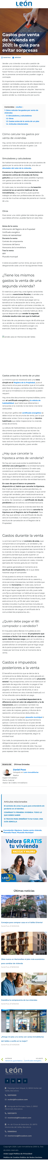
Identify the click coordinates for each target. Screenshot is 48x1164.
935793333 (12, 1095)
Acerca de (6, 764)
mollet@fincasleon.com (18, 1099)
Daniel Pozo (19, 769)
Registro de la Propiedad (24, 383)
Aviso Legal (8, 1154)
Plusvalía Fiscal (9, 832)
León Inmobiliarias (31, 772)
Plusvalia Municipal (25, 832)
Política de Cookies (11, 1157)
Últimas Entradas (22, 764)
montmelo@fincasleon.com (19, 1118)
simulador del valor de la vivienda (16, 168)
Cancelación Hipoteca (12, 830)
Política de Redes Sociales (31, 1157)
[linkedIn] (13, 1081)
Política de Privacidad (23, 1154)
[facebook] (7, 1081)
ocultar (19, 107)
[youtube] (19, 1081)
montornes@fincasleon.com (20, 1136)
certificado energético (31, 413)
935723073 (12, 1113)
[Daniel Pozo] (7, 772)
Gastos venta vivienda (32, 830)
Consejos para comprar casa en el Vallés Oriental (22, 922)
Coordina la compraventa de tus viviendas (19, 1000)
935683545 (12, 1131)
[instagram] (25, 1081)
